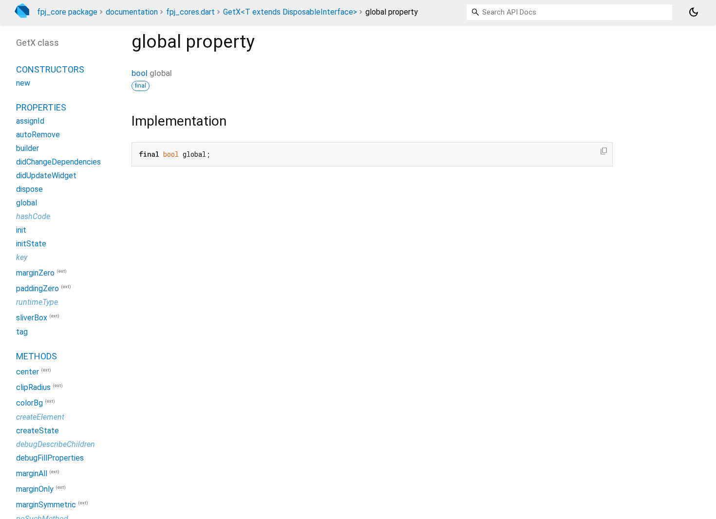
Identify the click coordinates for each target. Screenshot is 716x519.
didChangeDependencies (58, 162)
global (26, 202)
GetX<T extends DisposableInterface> (290, 12)
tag (22, 331)
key (21, 257)
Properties (41, 107)
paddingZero (37, 288)
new (23, 83)
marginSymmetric (46, 505)
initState (31, 243)
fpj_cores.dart (190, 12)
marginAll (31, 473)
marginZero (35, 273)
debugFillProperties (50, 458)
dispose (29, 189)
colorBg (29, 403)
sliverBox (31, 318)
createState (37, 430)
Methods (36, 356)
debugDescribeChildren (55, 444)
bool (140, 73)
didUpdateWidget (46, 175)
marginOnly (35, 489)
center (27, 371)
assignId (30, 121)
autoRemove (38, 134)
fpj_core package (67, 12)
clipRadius (33, 387)
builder (27, 148)
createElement (40, 417)
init (21, 230)
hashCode (33, 216)
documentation (132, 12)
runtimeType (37, 302)
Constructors (50, 69)
